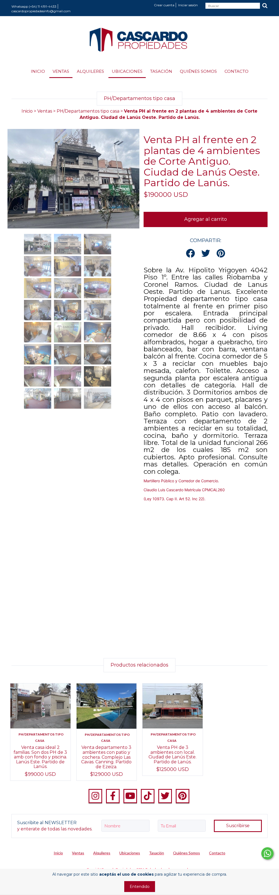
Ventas (61, 71)
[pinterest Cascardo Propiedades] (182, 796)
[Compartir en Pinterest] (221, 253)
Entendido (140, 886)
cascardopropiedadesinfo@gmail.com (41, 11)
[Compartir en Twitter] (205, 253)
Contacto (236, 71)
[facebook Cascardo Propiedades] (113, 796)
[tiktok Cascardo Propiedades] (147, 796)
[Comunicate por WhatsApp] (267, 853)
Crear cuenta (164, 5)
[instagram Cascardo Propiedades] (95, 796)
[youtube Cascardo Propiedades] (130, 796)
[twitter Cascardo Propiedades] (165, 796)
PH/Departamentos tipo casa (88, 111)
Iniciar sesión (188, 5)
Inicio (38, 71)
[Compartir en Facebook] (190, 253)
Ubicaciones (127, 71)
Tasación (161, 71)
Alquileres (90, 71)
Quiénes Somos (198, 71)
